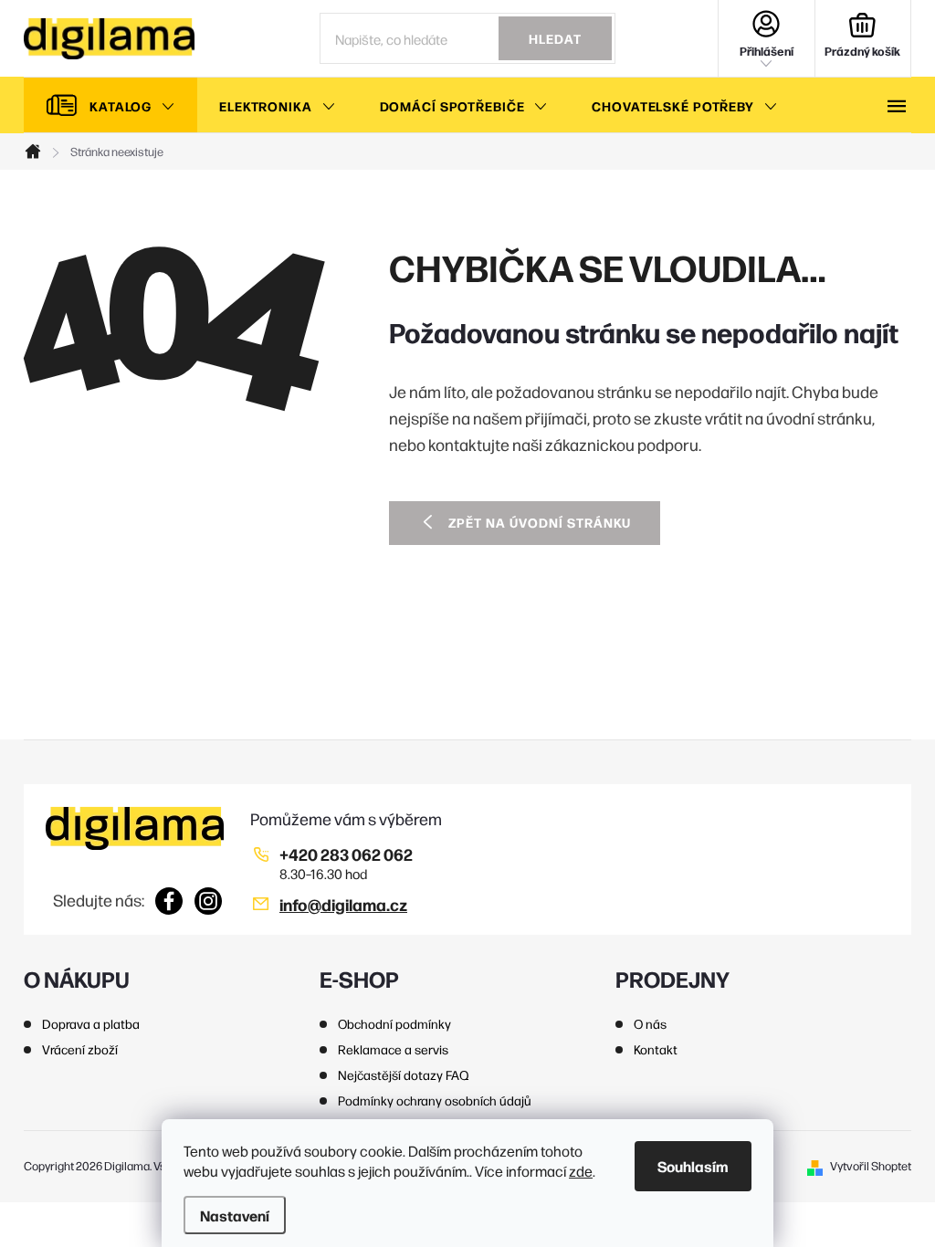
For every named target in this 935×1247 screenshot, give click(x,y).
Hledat (555, 38)
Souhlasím (693, 1166)
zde (581, 1170)
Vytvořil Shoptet (870, 1165)
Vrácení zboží (80, 1049)
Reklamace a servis (393, 1049)
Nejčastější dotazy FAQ (403, 1074)
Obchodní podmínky (394, 1023)
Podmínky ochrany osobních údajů (434, 1100)
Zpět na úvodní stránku (539, 522)
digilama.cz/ (208, 901)
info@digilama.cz (343, 904)
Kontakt (656, 1049)
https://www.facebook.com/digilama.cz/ (169, 901)
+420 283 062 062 (346, 854)
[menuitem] (110, 106)
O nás (650, 1023)
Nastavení (234, 1215)
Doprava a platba (91, 1023)
